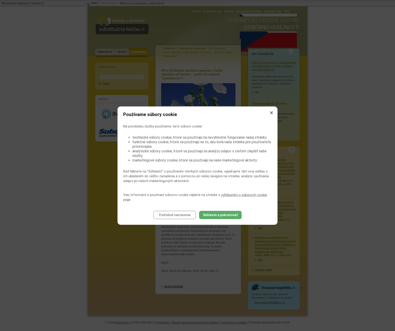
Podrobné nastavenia (174, 215)
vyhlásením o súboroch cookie (244, 195)
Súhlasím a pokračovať (220, 215)
